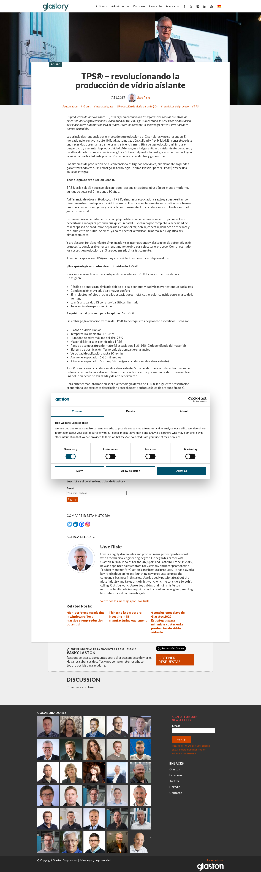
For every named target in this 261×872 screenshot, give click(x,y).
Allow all (181, 470)
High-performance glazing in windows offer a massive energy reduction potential (86, 618)
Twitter (174, 781)
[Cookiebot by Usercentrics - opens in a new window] (190, 399)
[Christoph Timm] (140, 842)
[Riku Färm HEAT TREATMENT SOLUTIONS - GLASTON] (48, 726)
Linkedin (174, 787)
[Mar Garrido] (94, 749)
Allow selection (130, 470)
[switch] (110, 456)
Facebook (175, 775)
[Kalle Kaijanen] (117, 749)
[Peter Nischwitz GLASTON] (94, 818)
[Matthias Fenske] (117, 795)
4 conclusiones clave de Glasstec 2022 (168, 614)
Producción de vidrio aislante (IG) (137, 106)
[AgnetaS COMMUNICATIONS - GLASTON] (71, 772)
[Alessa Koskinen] (117, 818)
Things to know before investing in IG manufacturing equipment (128, 616)
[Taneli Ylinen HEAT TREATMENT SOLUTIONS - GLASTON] (140, 726)
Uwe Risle (143, 97)
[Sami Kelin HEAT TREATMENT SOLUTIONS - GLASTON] (117, 842)
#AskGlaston (120, 6)
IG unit (87, 106)
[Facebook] (81, 524)
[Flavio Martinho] (71, 818)
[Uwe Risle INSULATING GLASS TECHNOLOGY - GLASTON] (48, 749)
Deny (79, 470)
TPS (196, 106)
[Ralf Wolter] (140, 818)
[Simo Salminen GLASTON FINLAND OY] (48, 818)
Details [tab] (130, 411)
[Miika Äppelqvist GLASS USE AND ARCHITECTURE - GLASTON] (94, 726)
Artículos (102, 6)
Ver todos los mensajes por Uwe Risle (124, 601)
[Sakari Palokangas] (48, 842)
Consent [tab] (77, 411)
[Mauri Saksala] (71, 749)
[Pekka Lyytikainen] (140, 772)
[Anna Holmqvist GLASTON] (94, 772)
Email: (71, 488)
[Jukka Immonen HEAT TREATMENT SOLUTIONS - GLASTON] (48, 772)
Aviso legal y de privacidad (94, 860)
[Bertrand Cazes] (140, 795)
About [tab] (184, 411)
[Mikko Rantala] (71, 795)
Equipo (56, 64)
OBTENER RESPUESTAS (170, 660)
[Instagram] (87, 524)
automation (71, 106)
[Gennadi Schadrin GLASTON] (48, 795)
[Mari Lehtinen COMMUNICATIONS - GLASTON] (71, 726)
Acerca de (172, 6)
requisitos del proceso (176, 106)
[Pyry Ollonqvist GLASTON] (94, 842)
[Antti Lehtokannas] (94, 795)
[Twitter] (69, 524)
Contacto (155, 6)
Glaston (174, 769)
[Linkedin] (75, 524)
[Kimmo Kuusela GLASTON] (140, 749)
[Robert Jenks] (117, 772)
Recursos (139, 6)
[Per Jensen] (71, 842)
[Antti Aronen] (117, 726)
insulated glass (104, 106)
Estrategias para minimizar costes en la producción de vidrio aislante (167, 626)
